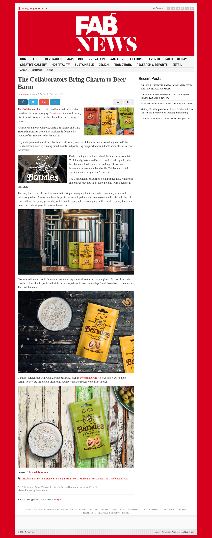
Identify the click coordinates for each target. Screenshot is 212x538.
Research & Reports (152, 65)
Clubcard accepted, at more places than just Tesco (166, 118)
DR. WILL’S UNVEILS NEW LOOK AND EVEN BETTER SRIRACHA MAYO (166, 87)
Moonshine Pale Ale (90, 377)
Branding (58, 478)
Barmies (54, 113)
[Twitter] (173, 8)
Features (137, 59)
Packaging (117, 59)
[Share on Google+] (44, 102)
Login (58, 499)
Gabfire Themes (188, 531)
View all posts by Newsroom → (34, 490)
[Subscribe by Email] (187, 8)
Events (154, 59)
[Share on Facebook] (23, 102)
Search (159, 8)
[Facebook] (169, 8)
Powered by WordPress (171, 531)
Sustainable (84, 65)
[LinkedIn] (178, 8)
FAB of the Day (176, 59)
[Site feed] (192, 8)
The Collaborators (27, 109)
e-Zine (50, 70)
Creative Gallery (33, 65)
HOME (24, 59)
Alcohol (26, 478)
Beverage (47, 478)
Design (104, 65)
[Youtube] (183, 8)
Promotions (122, 65)
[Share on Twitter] (33, 102)
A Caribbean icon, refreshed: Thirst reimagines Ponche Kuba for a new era (165, 96)
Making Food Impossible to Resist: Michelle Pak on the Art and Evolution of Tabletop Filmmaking (167, 111)
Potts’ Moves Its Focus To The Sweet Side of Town (167, 103)
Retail (177, 65)
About (23, 70)
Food (36, 59)
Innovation (96, 59)
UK (126, 478)
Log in (157, 531)
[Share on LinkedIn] (55, 102)
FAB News (30, 531)
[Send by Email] (128, 102)
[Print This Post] (117, 102)
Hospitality (61, 65)
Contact (37, 70)
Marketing (74, 59)
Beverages (53, 59)
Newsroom (25, 93)
